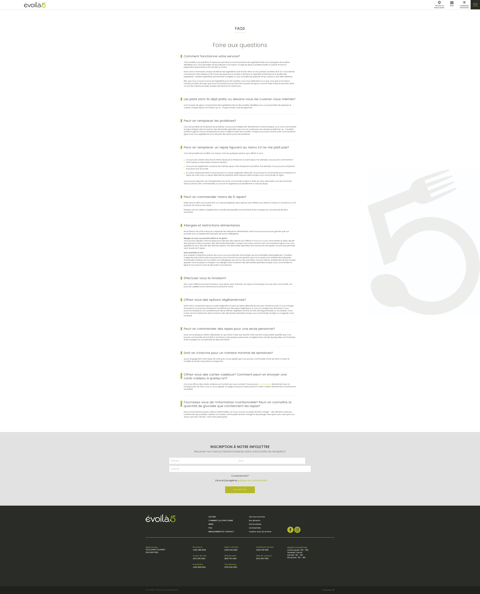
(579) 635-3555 (230, 567)
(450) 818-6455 (199, 567)
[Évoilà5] (23, 5)
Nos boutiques (255, 524)
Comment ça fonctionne (220, 520)
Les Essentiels (255, 528)
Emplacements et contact (221, 531)
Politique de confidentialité (166, 590)
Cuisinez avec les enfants (260, 531)
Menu (210, 524)
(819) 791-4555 (230, 559)
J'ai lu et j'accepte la (241, 480)
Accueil (212, 517)
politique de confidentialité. (253, 480)
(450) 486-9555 (199, 550)
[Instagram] (297, 530)
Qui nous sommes (257, 517)
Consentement (240, 475)
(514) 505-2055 (199, 559)
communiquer (264, 384)
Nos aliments (254, 520)
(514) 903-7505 (152, 552)
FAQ (210, 528)
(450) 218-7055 (262, 550)
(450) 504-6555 (230, 550)
